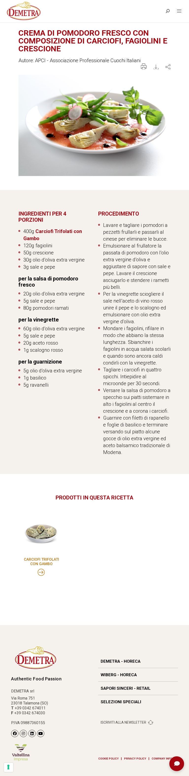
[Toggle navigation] (179, 11)
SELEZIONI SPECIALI (121, 701)
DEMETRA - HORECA (121, 661)
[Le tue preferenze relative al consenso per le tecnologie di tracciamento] (8, 767)
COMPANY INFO (162, 758)
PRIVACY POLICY (135, 758)
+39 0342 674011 (30, 708)
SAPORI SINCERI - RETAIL (126, 688)
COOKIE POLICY (108, 758)
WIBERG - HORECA (119, 674)
